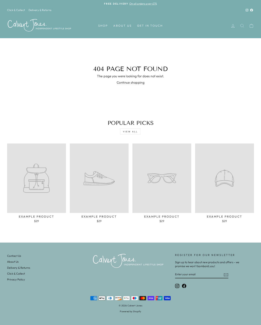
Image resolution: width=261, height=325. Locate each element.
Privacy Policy (16, 279)
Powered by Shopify (130, 311)
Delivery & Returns (40, 10)
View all (130, 131)
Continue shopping (131, 82)
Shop (103, 25)
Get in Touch (150, 25)
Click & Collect (16, 10)
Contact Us (14, 256)
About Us (122, 25)
